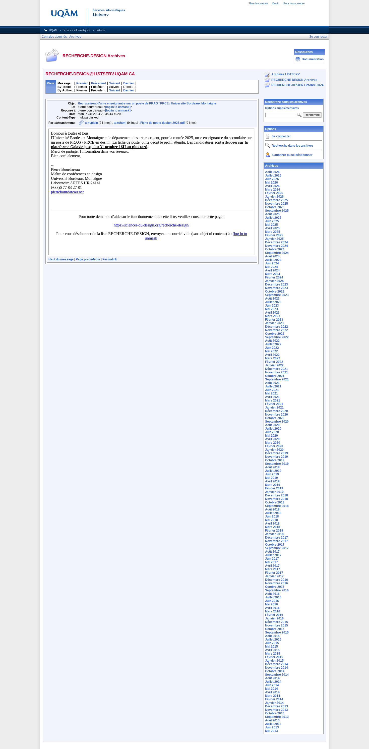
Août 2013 (272, 720)
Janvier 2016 (274, 618)
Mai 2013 (271, 731)
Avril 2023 (272, 312)
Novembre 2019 (276, 456)
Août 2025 (272, 214)
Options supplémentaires (282, 107)
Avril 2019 (272, 481)
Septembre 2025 (277, 210)
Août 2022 (272, 340)
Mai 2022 (271, 351)
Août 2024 (272, 256)
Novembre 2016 (276, 583)
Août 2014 (272, 678)
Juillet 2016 (273, 597)
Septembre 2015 (277, 632)
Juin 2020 (272, 432)
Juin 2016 (272, 601)
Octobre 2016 (274, 587)
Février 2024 (274, 277)
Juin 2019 (272, 474)
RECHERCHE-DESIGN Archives (294, 80)
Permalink (109, 259)
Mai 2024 (271, 267)
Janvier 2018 (274, 534)
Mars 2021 (272, 400)
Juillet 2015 (273, 639)
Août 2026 (272, 172)
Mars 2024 (272, 274)
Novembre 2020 (276, 414)
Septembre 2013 (277, 717)
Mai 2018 (271, 520)
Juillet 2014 (273, 681)
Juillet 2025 (273, 217)
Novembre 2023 (276, 288)
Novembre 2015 (276, 625)
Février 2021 (274, 404)
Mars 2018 (272, 527)
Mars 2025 (272, 232)
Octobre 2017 (274, 544)
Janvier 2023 (274, 323)
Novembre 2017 (276, 541)
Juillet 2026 (273, 175)
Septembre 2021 (277, 379)
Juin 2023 (272, 305)
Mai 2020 (271, 435)
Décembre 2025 (276, 200)
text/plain (91, 123)
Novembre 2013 (276, 710)
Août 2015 (272, 636)
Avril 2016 (272, 608)
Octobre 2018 (274, 502)
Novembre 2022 (276, 330)
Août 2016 (272, 594)
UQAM (53, 30)
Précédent (98, 83)
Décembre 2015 (276, 622)
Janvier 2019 (274, 492)
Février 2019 (274, 488)
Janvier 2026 (274, 196)
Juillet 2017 (273, 555)
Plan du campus (258, 3)
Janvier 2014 (274, 703)
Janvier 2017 (274, 576)
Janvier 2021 (274, 407)
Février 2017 (274, 572)
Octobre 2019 (274, 460)
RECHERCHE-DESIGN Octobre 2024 (297, 85)
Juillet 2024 (273, 260)
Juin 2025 (272, 221)
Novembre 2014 (276, 667)
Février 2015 (274, 657)
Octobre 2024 (274, 249)
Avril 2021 (272, 397)
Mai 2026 (271, 182)
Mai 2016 (271, 604)
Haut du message (61, 259)
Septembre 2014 (277, 674)
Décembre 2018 (276, 495)
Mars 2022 (272, 358)
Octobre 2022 (274, 333)
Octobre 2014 (274, 671)
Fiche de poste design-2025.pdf (162, 123)
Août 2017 (272, 551)
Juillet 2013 (273, 724)
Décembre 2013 (276, 706)
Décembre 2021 (276, 369)
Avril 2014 (272, 692)
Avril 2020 (272, 439)
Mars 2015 (272, 653)
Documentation (313, 59)
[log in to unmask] (118, 107)
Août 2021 (272, 383)
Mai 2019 (271, 478)
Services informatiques (76, 30)
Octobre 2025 (274, 207)
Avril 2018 (272, 523)
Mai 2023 (271, 309)
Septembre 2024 (277, 253)
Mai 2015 (271, 646)
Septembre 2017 (277, 548)
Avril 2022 (272, 355)
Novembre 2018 (276, 499)
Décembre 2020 (276, 411)
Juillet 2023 (273, 302)
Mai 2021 (271, 393)
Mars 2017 (272, 569)
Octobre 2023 (274, 291)
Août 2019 (272, 467)
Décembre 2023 (276, 284)
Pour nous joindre (294, 3)
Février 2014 (274, 699)
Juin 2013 (272, 727)
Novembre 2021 (276, 372)
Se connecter (281, 136)
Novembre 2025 (276, 203)
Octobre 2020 (274, 418)
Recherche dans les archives (286, 102)
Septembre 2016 (277, 590)
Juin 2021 (272, 390)
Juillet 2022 (273, 344)
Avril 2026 (272, 186)
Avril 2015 (272, 650)
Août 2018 (272, 509)
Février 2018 (274, 530)
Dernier (128, 83)
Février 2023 (274, 319)
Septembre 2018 (277, 506)
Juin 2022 (272, 348)
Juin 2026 (272, 179)
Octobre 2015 (274, 629)
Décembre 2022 (276, 326)
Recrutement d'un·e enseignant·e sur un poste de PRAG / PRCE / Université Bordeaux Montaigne (147, 103)
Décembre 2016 (276, 580)
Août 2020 (272, 425)
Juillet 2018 (273, 513)
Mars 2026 (272, 189)
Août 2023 (272, 298)
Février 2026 (274, 193)
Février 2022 (274, 362)
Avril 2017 (272, 565)
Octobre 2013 (274, 713)
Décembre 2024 (276, 242)
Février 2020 (274, 446)
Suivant (114, 83)
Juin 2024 (272, 263)
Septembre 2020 (277, 421)
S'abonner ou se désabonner (292, 155)
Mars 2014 (272, 696)
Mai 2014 (271, 688)
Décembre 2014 (276, 664)
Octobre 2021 (274, 376)
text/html (120, 123)
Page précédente (88, 259)
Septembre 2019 (277, 464)
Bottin (275, 3)
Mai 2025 (271, 224)
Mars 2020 (272, 442)
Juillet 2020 (273, 428)
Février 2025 (274, 235)
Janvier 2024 (274, 281)
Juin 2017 (272, 558)
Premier (82, 83)
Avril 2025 (272, 228)
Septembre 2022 (277, 337)
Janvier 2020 (274, 449)
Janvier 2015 (274, 660)
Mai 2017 (271, 562)
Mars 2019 (272, 485)
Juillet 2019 (273, 471)
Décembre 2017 (276, 537)
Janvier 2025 (274, 239)
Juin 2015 (272, 643)
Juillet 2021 (273, 386)
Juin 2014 (272, 685)
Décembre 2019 (276, 453)
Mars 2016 (272, 611)
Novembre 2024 (276, 246)
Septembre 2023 (277, 295)
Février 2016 (274, 615)
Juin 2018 (272, 516)
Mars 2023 (272, 316)
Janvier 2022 (274, 365)
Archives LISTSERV (285, 74)
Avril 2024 (272, 270)
